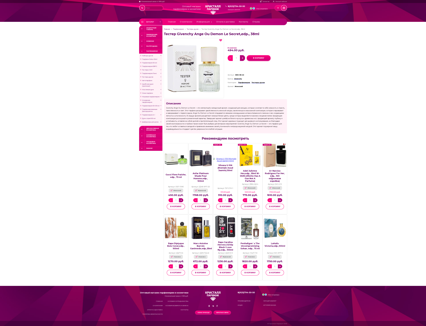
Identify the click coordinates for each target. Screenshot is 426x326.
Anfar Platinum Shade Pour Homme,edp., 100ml (201, 177)
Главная (172, 22)
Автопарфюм (147, 80)
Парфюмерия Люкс (149, 73)
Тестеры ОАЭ (147, 70)
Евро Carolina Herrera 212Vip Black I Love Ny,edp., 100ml (225, 246)
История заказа (269, 305)
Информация (203, 22)
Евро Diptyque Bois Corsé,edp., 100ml (175, 246)
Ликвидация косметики (151, 35)
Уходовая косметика (151, 142)
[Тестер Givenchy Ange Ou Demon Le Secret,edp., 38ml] (193, 68)
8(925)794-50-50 (236, 6)
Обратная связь (222, 312)
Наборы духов (147, 56)
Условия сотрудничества (178, 301)
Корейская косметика (151, 136)
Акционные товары (151, 28)
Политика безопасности (153, 314)
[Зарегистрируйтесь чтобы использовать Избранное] (220, 40)
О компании (186, 22)
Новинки (150, 41)
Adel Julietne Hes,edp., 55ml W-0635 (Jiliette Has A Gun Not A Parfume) (250, 176)
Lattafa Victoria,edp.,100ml (275, 244)
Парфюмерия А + (148, 115)
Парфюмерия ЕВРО (149, 66)
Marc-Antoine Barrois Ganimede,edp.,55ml (201, 246)
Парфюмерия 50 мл (149, 63)
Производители (244, 301)
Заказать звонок (234, 9)
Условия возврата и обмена (176, 305)
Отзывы (256, 22)
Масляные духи (148, 89)
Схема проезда (203, 312)
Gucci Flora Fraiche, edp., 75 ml (176, 175)
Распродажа (151, 46)
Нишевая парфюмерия (151, 97)
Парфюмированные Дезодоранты (149, 110)
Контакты (243, 22)
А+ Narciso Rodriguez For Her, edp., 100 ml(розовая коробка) (275, 176)
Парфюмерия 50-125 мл (151, 106)
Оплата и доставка (225, 22)
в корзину (258, 58)
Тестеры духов (147, 77)
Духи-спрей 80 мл (149, 118)
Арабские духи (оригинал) (147, 85)
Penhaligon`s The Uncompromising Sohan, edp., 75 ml (250, 246)
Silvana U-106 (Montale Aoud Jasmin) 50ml (225, 168)
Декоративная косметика (152, 129)
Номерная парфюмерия (147, 101)
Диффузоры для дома (150, 122)
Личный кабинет (269, 301)
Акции (240, 305)
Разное (149, 148)
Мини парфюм (147, 93)
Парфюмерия (152, 51)
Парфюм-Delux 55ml (149, 59)
